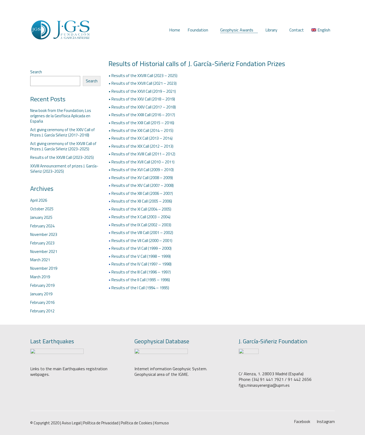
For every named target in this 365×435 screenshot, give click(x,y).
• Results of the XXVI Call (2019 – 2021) (142, 91)
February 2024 (42, 226)
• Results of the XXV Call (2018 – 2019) (141, 99)
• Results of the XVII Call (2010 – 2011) (141, 162)
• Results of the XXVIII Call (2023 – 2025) (142, 75)
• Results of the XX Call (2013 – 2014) (140, 138)
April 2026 (38, 200)
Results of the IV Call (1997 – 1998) (141, 264)
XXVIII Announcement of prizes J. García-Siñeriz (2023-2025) (64, 168)
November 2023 (43, 234)
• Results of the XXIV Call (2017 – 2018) (142, 107)
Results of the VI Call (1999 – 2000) (141, 248)
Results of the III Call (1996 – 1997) (141, 272)
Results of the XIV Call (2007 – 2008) (142, 185)
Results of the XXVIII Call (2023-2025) (62, 157)
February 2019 (42, 285)
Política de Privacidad (100, 423)
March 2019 (40, 277)
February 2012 (42, 311)
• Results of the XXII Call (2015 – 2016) (141, 123)
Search (36, 72)
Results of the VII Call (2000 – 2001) (141, 240)
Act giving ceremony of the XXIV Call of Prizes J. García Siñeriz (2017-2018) (62, 132)
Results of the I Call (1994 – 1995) (140, 288)
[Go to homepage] (60, 30)
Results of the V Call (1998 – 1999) (141, 256)
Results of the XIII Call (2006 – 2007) (142, 193)
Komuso (162, 423)
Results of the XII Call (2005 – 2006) (141, 201)
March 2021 (40, 260)
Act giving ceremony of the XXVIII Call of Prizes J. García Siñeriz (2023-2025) (63, 146)
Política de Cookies (136, 423)
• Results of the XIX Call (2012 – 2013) (140, 146)
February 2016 (42, 302)
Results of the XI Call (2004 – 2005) (141, 209)
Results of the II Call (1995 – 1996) (140, 280)
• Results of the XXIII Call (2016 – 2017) (141, 115)
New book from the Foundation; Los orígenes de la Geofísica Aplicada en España (60, 116)
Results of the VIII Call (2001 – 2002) (142, 232)
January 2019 (41, 294)
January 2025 (41, 217)
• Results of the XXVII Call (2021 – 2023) (142, 83)
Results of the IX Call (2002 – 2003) (141, 225)
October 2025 (41, 209)
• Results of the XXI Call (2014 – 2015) (140, 130)
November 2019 (43, 268)
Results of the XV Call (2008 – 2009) (142, 178)
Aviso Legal (71, 423)
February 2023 (42, 243)
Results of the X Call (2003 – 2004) (140, 217)
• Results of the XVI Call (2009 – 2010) (141, 170)
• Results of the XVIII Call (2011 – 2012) (141, 154)
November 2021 (43, 251)
